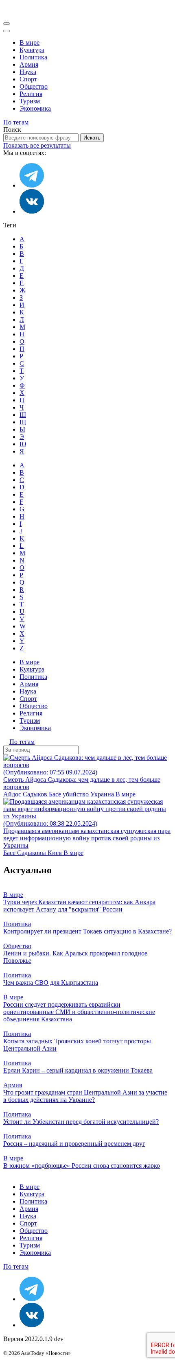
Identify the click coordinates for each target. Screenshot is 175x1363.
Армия (29, 64)
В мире (29, 42)
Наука (28, 71)
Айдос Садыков (26, 794)
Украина (103, 794)
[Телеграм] (32, 185)
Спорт (28, 79)
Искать (92, 138)
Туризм (30, 101)
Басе (56, 794)
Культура (32, 49)
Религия (31, 93)
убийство (76, 794)
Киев (55, 852)
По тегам (15, 122)
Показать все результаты (37, 145)
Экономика (35, 108)
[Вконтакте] (32, 211)
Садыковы (32, 852)
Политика (33, 57)
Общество (34, 86)
